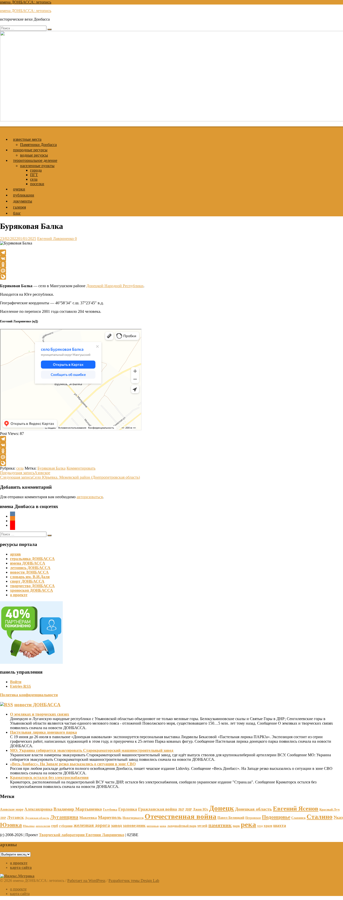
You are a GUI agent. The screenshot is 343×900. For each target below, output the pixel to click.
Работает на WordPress (86, 880)
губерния (66, 826)
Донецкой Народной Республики (114, 286)
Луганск (15, 817)
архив (15, 554)
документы (22, 201)
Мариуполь (110, 817)
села (33, 179)
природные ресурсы (30, 150)
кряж (163, 826)
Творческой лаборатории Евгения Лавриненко (81, 835)
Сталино (319, 816)
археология (43, 826)
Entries (20, 686)
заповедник (134, 825)
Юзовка (11, 825)
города (36, 170)
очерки (19, 189)
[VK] (171, 259)
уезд (260, 826)
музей (202, 825)
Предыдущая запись (25, 473)
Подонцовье (276, 817)
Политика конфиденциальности (29, 695)
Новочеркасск (133, 818)
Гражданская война (157, 809)
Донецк (221, 808)
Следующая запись (70, 477)
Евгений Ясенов (295, 808)
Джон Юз (200, 809)
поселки (37, 184)
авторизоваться (90, 497)
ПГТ (34, 175)
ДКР (181, 809)
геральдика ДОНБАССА (32, 559)
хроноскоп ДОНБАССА (31, 590)
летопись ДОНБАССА (30, 568)
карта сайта (21, 867)
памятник (220, 825)
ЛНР (3, 818)
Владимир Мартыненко (77, 809)
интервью (153, 826)
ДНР (188, 809)
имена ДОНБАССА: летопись (25, 2)
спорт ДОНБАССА (27, 581)
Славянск (298, 818)
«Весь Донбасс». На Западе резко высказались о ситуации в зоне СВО (73, 764)
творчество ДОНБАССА (32, 586)
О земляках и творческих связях (39, 714)
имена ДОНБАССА (27, 563)
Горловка (127, 809)
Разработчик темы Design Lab (133, 880)
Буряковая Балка (51, 468)
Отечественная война (180, 816)
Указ (338, 817)
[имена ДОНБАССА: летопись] (3, 129)
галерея (19, 207)
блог (17, 213)
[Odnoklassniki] (171, 265)
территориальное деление (35, 160)
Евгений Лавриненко (55, 238)
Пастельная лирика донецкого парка (43, 732)
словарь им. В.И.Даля (30, 577)
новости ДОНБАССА (29, 572)
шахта (279, 825)
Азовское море (11, 809)
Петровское (253, 818)
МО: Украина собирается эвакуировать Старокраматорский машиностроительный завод (91, 750)
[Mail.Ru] (171, 271)
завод (116, 825)
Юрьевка (29, 826)
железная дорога (92, 825)
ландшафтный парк (181, 826)
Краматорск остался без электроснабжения (49, 777)
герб (54, 826)
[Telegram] (171, 252)
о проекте (18, 595)
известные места (27, 139)
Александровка (38, 809)
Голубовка (110, 809)
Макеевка (88, 817)
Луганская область (37, 818)
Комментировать (81, 468)
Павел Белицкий (230, 818)
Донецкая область (253, 809)
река (248, 824)
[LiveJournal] (171, 277)
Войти (15, 682)
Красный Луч (329, 809)
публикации (23, 195)
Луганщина (64, 817)
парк (236, 826)
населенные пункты (37, 166)
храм (268, 825)
